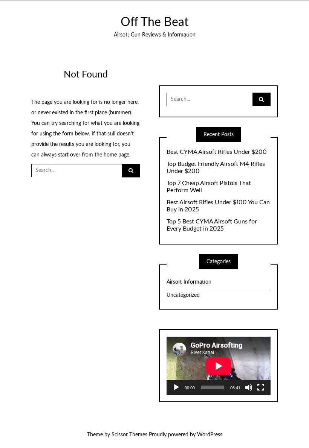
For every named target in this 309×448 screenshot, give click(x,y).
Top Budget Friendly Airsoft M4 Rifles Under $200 (216, 167)
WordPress (209, 434)
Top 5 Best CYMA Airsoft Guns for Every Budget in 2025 (212, 225)
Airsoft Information (189, 282)
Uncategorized (183, 295)
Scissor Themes (129, 434)
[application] (219, 366)
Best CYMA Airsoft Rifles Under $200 (217, 152)
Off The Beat (154, 22)
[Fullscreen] (261, 387)
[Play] (176, 387)
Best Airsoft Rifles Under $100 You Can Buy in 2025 (218, 206)
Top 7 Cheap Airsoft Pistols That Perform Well (209, 186)
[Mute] (248, 387)
